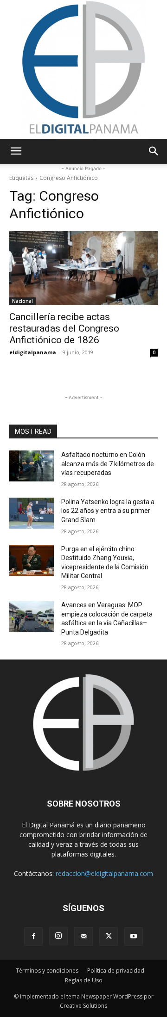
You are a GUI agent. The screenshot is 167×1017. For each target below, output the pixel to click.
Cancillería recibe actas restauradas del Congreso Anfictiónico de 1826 (64, 328)
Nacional (22, 301)
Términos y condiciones (47, 970)
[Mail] (83, 936)
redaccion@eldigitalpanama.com (104, 873)
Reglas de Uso (84, 980)
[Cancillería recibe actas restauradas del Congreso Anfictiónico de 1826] (83, 268)
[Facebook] (33, 936)
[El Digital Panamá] (83, 69)
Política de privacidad (115, 970)
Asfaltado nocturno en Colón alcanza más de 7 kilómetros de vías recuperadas (107, 463)
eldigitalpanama (32, 352)
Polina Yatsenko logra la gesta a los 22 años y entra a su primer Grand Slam (107, 511)
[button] (16, 151)
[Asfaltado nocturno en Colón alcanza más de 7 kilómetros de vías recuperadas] (31, 465)
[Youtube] (133, 936)
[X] (108, 936)
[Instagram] (58, 936)
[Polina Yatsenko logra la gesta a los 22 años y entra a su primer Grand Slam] (31, 513)
